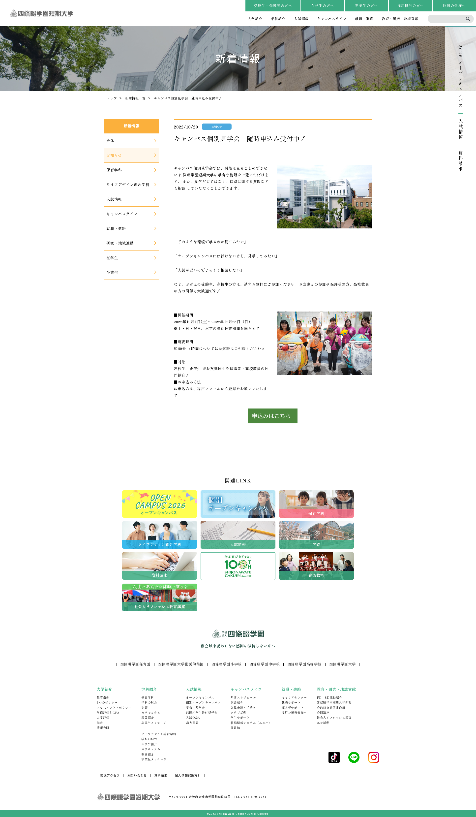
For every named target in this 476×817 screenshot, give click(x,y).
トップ (112, 98)
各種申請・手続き (243, 707)
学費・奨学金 (195, 707)
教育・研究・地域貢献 (400, 18)
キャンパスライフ (331, 18)
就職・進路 (364, 18)
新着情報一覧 (135, 98)
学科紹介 (278, 18)
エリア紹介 (149, 744)
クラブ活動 (238, 712)
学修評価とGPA (108, 712)
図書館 (235, 727)
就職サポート (291, 702)
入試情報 (301, 18)
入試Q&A (193, 717)
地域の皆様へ (454, 5)
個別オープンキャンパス (203, 702)
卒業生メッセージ (154, 723)
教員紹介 (147, 717)
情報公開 (103, 727)
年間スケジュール (243, 697)
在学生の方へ (322, 5)
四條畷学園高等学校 (304, 663)
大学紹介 (255, 18)
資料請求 (460, 161)
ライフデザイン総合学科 (158, 734)
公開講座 (323, 712)
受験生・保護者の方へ (273, 5)
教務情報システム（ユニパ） (251, 723)
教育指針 (103, 697)
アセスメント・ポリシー (114, 707)
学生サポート (240, 717)
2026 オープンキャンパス (460, 76)
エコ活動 (323, 723)
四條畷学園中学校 (264, 663)
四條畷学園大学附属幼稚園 (181, 663)
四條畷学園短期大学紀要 (334, 702)
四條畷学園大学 (342, 663)
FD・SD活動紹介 (329, 697)
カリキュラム (150, 712)
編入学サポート (293, 707)
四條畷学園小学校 (226, 663)
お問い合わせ (137, 775)
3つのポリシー (107, 702)
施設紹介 (237, 702)
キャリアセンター (294, 697)
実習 (144, 707)
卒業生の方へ (366, 5)
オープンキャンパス (200, 697)
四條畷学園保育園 (135, 663)
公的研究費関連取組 (331, 707)
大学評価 (103, 717)
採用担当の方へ (410, 5)
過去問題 (192, 723)
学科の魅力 (149, 702)
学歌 (100, 723)
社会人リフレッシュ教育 (334, 717)
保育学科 (147, 697)
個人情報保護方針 (188, 775)
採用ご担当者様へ (294, 712)
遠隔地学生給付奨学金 (202, 712)
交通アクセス (110, 775)
